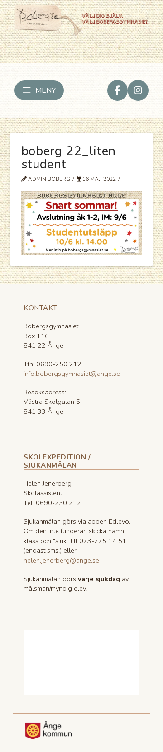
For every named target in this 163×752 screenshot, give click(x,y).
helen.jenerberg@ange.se (61, 560)
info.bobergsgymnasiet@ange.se (72, 373)
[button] (39, 90)
